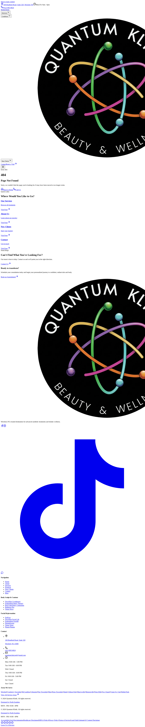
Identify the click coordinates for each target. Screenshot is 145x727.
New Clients (5, 161)
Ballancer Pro (9, 607)
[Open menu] (3, 167)
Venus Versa (9, 625)
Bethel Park (125, 692)
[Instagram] (4, 426)
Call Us (18, 190)
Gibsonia (34, 692)
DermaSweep (9, 623)
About (7, 10)
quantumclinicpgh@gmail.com (15, 655)
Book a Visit (10, 164)
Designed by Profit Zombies (10, 702)
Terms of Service (64, 720)
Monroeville (90, 692)
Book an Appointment (8, 277)
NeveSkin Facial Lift (12, 619)
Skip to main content (8, 2)
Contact (3, 164)
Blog (6, 593)
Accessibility (5, 720)
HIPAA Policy (43, 720)
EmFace (8, 617)
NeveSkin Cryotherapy (13, 601)
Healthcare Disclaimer (30, 720)
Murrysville (81, 692)
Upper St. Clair (116, 692)
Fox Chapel (106, 692)
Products (8, 587)
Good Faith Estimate (77, 720)
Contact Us (4, 264)
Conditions (5, 16)
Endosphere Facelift (11, 621)
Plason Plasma (10, 627)
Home (3, 10)
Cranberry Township (14, 692)
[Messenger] (2, 573)
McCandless (26, 692)
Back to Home (8, 190)
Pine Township (42, 692)
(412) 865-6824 (8, 8)
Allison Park (72, 692)
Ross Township (57, 692)
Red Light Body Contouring (14, 605)
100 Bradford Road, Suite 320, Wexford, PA (18, 5)
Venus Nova (9, 609)
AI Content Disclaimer (92, 720)
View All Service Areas (9, 695)
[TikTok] (72, 570)
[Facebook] (2, 426)
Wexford (4, 692)
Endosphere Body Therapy (14, 603)
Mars (50, 692)
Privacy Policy (53, 720)
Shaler (65, 692)
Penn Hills (97, 692)
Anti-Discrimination (16, 720)
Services (4, 13)
